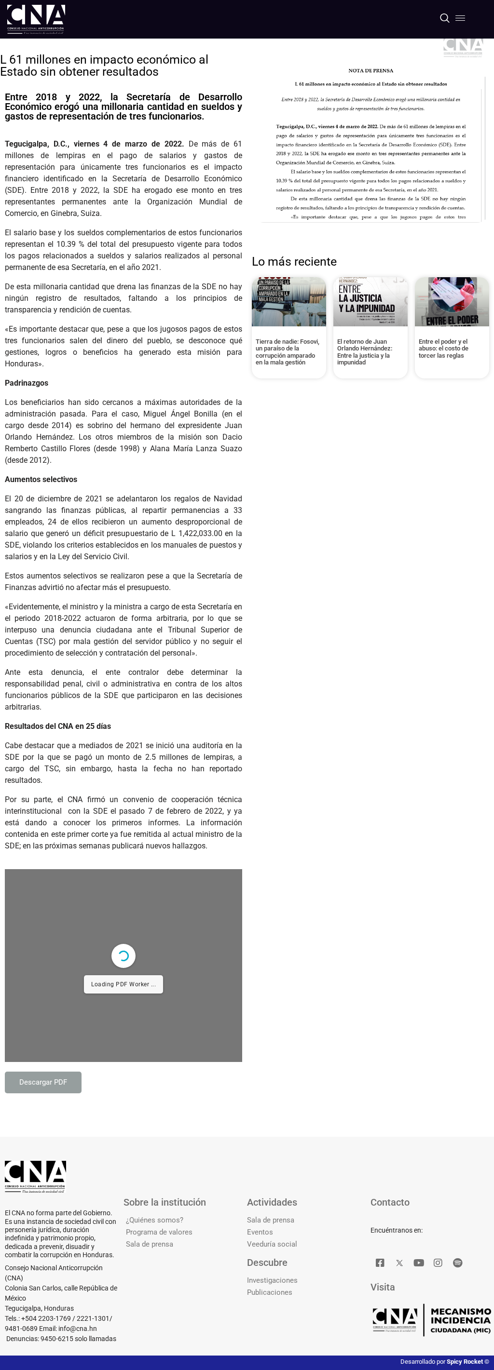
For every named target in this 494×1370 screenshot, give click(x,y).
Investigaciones (272, 1280)
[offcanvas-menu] (460, 18)
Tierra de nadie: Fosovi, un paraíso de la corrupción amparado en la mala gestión (287, 352)
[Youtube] (418, 1263)
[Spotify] (457, 1263)
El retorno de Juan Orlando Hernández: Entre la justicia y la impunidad (364, 352)
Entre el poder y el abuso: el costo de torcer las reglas (443, 348)
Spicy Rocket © (468, 1361)
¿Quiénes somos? (154, 1220)
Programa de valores (159, 1232)
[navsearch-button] (444, 19)
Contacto (390, 1202)
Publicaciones (269, 1292)
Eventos (260, 1232)
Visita (382, 1287)
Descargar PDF (43, 1082)
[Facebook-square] (380, 1263)
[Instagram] (438, 1263)
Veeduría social (272, 1244)
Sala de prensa (149, 1244)
